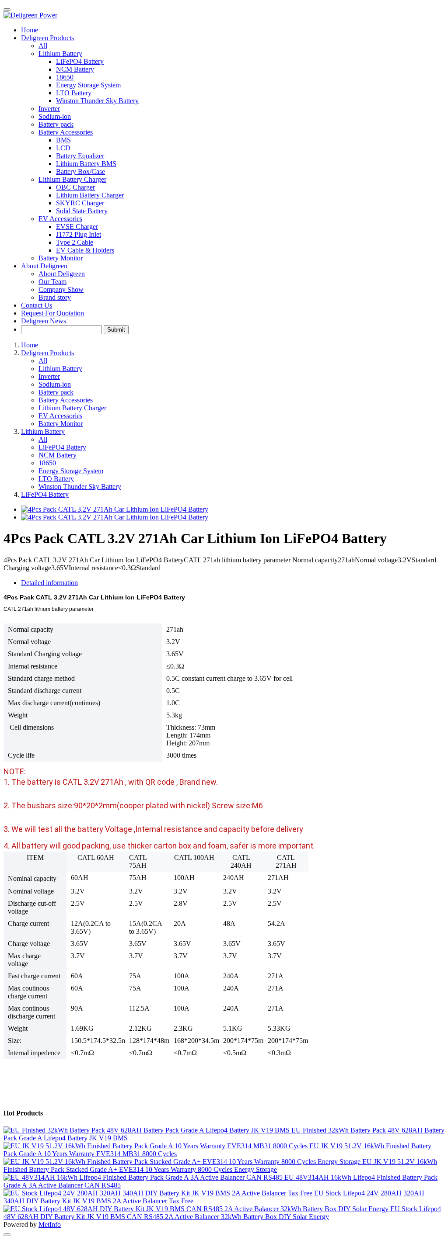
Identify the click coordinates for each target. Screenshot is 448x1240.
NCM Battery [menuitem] (75, 69)
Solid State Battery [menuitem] (82, 211)
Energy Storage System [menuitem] (88, 85)
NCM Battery (57, 455)
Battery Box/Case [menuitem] (80, 171)
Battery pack (56, 124)
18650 (47, 463)
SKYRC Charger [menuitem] (80, 203)
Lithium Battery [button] (60, 53)
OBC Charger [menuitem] (75, 187)
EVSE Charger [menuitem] (77, 226)
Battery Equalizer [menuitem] (80, 155)
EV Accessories (60, 415)
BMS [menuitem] (63, 140)
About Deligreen (61, 273)
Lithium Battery (60, 368)
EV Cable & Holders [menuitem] (85, 250)
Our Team (52, 281)
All (42, 45)
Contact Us (36, 305)
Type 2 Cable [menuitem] (74, 242)
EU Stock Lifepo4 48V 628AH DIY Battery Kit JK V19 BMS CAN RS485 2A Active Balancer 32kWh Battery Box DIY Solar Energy (222, 1212)
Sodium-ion (54, 116)
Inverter (49, 108)
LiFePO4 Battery (62, 447)
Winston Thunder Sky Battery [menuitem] (97, 100)
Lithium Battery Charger (72, 408)
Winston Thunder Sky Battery (79, 486)
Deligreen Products (47, 353)
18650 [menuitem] (65, 77)
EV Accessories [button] (60, 218)
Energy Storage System (70, 471)
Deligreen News (43, 321)
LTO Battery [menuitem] (73, 93)
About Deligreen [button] (44, 266)
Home (29, 30)
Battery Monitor (60, 258)
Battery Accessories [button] (65, 132)
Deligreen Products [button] (47, 38)
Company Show (61, 289)
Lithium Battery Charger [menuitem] (90, 195)
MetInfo (49, 1224)
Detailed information (49, 582)
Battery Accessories (65, 400)
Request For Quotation (52, 313)
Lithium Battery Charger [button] (72, 179)
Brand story (54, 297)
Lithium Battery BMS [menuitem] (86, 163)
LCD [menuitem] (63, 148)
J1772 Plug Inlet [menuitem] (78, 234)
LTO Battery (56, 478)
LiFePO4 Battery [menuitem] (80, 61)
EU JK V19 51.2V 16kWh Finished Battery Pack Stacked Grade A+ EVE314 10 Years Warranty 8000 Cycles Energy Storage (220, 1165)
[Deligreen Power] (224, 15)
